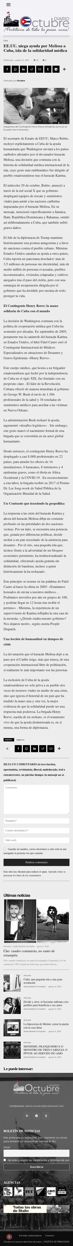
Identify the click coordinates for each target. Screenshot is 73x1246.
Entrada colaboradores (30, 1235)
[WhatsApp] (15, 69)
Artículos (7, 946)
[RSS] (26, 1115)
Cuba (6, 41)
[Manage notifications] (9, 1237)
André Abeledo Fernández (24, 946)
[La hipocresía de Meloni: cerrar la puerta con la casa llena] (12, 1027)
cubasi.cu (20, 739)
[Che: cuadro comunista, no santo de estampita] (36, 921)
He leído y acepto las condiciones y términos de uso (38, 1160)
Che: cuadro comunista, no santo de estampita (29, 952)
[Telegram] (56, 69)
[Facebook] (7, 69)
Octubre (21, 80)
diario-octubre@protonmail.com (45, 1106)
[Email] (39, 69)
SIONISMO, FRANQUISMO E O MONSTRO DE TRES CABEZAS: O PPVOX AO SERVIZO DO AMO (46, 1049)
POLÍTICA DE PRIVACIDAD (56, 1241)
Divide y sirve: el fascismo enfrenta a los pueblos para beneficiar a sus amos (46, 1003)
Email (7, 1147)
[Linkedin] (23, 69)
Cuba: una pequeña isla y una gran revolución (43, 980)
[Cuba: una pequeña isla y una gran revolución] (12, 983)
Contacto (49, 1235)
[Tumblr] (47, 69)
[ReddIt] (31, 69)
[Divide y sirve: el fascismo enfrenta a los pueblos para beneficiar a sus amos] (12, 1005)
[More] (64, 69)
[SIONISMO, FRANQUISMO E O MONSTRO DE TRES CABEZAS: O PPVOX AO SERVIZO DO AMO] (12, 1050)
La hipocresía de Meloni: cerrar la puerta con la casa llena (46, 1025)
